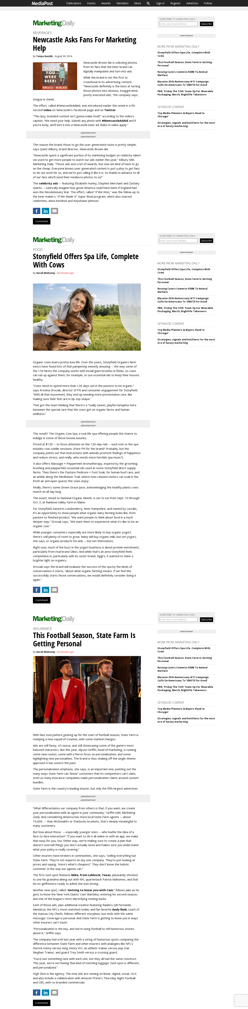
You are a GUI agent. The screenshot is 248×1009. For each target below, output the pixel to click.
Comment (41, 221)
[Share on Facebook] (36, 211)
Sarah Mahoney (45, 273)
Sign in (160, 3)
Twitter (110, 110)
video (47, 110)
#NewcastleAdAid (115, 120)
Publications (73, 3)
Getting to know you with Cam (90, 890)
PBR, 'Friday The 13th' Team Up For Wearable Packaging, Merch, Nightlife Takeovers (185, 93)
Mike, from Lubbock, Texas (91, 875)
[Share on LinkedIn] (45, 211)
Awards (106, 3)
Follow (208, 3)
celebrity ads (48, 183)
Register (175, 3)
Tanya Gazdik (44, 56)
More (137, 3)
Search (148, 3)
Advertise (192, 3)
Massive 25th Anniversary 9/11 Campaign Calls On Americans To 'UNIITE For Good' (183, 83)
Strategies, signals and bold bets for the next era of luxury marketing (186, 124)
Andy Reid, (119, 909)
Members (122, 3)
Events (91, 3)
